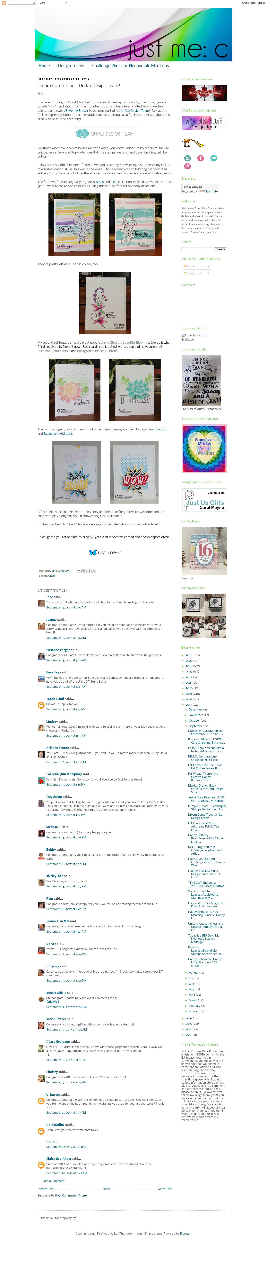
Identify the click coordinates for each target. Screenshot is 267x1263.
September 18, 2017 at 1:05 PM (66, 762)
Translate (212, 191)
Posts (190, 266)
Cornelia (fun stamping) (64, 774)
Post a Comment (53, 1181)
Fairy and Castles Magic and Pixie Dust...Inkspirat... (206, 905)
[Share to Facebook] (90, 571)
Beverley (52, 672)
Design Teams (71, 66)
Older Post (165, 1189)
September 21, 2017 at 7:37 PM (66, 1112)
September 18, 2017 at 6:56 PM (66, 980)
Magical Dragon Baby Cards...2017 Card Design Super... (205, 789)
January (194, 1011)
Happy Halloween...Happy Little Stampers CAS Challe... (205, 963)
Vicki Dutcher (56, 1019)
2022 (189, 677)
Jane (49, 597)
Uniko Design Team (135, 111)
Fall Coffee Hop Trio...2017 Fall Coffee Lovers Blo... (205, 767)
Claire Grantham (58, 1159)
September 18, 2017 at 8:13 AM (65, 709)
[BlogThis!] (83, 571)
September (196, 726)
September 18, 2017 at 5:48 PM (66, 931)
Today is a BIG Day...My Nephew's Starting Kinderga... (203, 939)
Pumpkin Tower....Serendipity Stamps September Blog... (207, 808)
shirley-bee (54, 876)
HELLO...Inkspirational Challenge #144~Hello (203, 758)
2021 (189, 682)
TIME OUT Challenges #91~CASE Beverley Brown (206, 884)
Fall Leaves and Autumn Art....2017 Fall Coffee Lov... (203, 827)
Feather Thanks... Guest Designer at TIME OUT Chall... (204, 874)
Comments (193, 273)
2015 (189, 1023)
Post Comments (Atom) (71, 1195)
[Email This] (79, 571)
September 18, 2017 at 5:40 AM (66, 660)
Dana (50, 944)
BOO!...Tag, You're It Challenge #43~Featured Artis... (205, 850)
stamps (98, 182)
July (191, 978)
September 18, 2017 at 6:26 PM (66, 954)
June (192, 983)
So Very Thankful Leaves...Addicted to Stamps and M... (203, 895)
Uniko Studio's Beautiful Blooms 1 (125, 342)
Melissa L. (53, 827)
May (192, 989)
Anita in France (57, 748)
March (193, 1000)
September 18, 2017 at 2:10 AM (66, 607)
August (194, 972)
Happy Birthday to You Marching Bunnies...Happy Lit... (206, 915)
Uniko (51, 576)
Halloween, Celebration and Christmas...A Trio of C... (205, 732)
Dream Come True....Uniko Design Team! (205, 816)
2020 (190, 688)
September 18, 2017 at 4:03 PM (66, 909)
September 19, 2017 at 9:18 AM (66, 1060)
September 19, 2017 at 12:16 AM (66, 1007)
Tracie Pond (55, 699)
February (195, 1006)
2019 (189, 693)
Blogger (185, 1233)
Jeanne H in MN (57, 921)
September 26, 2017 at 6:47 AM (66, 1173)
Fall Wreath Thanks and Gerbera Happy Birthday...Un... (203, 777)
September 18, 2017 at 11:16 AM (66, 735)
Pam (49, 898)
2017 (189, 704)
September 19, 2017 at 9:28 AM (66, 1082)
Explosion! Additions (58, 433)
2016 (189, 1018)
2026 (189, 655)
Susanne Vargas (58, 650)
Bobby (51, 849)
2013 (189, 1034)
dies (114, 182)
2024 (189, 666)
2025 (189, 660)
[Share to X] (86, 571)
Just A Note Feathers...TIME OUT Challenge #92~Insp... (206, 799)
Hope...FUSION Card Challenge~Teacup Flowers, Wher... (206, 862)
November (196, 715)
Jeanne (51, 620)
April (192, 994)
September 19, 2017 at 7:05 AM (66, 1029)
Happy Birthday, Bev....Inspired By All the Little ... (205, 838)
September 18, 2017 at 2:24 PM (66, 837)
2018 (189, 699)
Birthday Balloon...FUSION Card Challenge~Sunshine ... (207, 741)
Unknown (53, 1094)
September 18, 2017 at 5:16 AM (66, 637)
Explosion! (161, 429)
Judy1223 (52, 966)
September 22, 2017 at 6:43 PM (66, 1147)
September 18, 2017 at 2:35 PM (66, 864)
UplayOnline (55, 1125)
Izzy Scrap (54, 797)
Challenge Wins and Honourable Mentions (130, 66)
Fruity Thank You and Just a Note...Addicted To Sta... (206, 750)
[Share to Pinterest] (94, 571)
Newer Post (46, 1189)
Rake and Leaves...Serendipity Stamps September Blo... (206, 951)
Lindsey (52, 721)
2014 (189, 1029)
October (195, 720)
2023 (189, 671)
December (196, 709)
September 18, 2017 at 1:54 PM (65, 815)
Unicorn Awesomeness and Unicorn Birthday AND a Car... (205, 927)
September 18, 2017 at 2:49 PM (66, 886)
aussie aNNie (56, 993)
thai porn (52, 1141)
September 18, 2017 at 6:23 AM (66, 686)
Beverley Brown (76, 111)
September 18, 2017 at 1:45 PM (65, 784)
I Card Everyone (58, 1042)
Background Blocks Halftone (97, 351)
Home (44, 66)
